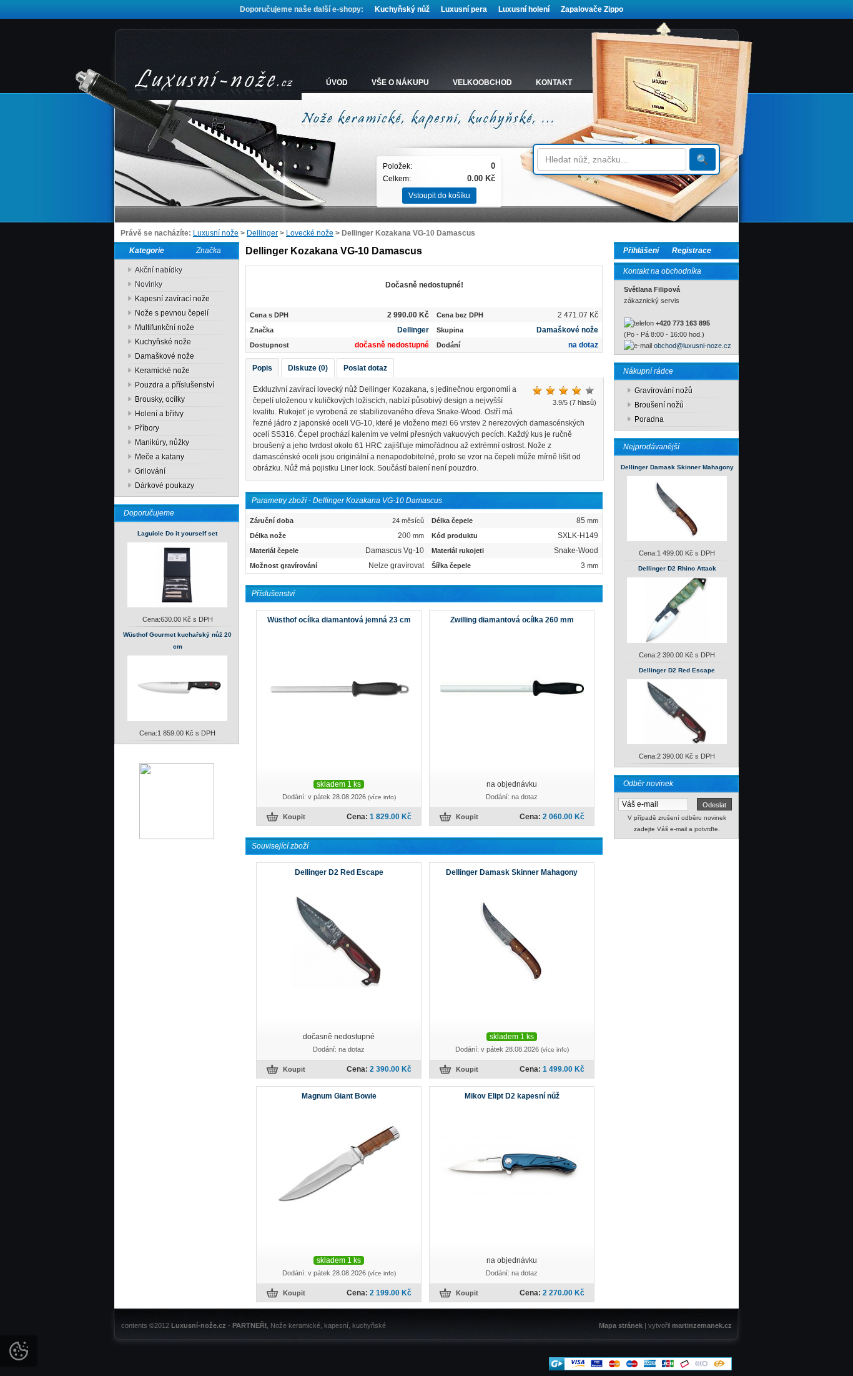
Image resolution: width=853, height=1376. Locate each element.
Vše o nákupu (400, 82)
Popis (262, 368)
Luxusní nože (216, 233)
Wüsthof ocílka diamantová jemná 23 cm (339, 620)
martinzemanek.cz (702, 1325)
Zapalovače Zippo (592, 9)
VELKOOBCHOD (482, 82)
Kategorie (144, 250)
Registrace (691, 250)
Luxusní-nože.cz (198, 1325)
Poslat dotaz (365, 368)
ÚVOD (337, 82)
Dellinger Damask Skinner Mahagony (677, 467)
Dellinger (262, 233)
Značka (208, 250)
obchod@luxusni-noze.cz (692, 345)
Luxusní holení (524, 9)
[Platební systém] (640, 1368)
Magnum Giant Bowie (339, 1096)
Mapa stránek (621, 1325)
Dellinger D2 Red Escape (677, 670)
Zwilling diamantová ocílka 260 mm (512, 620)
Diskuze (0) (308, 368)
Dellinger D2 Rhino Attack (677, 568)
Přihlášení (641, 250)
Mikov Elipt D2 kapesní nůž (512, 1096)
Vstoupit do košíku (439, 195)
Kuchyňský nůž (402, 9)
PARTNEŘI (249, 1325)
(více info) (382, 797)
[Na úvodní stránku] (214, 83)
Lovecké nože (309, 233)
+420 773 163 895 (683, 323)
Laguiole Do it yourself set (177, 533)
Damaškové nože (567, 330)
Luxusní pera (464, 9)
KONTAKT (554, 82)
